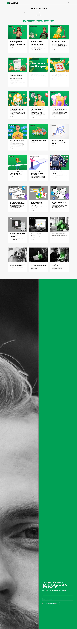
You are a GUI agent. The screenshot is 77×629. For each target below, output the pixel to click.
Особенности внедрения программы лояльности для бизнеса (59, 142)
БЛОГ (41, 2)
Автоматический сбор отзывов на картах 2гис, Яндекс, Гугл (37, 204)
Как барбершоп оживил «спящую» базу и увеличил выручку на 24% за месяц (37, 43)
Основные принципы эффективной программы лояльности (16, 75)
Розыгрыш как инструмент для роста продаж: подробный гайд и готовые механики (17, 109)
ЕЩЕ (44, 2)
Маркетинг (46, 21)
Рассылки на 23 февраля (58, 74)
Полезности (39, 21)
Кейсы (52, 21)
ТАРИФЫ (36, 2)
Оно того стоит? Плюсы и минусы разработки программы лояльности (16, 173)
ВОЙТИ (68, 2)
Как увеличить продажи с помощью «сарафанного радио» (37, 109)
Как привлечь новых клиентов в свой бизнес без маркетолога (17, 235)
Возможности (31, 2)
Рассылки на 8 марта (36, 74)
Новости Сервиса (31, 21)
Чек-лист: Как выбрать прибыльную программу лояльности (37, 173)
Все (24, 21)
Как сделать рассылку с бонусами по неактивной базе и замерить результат (59, 109)
